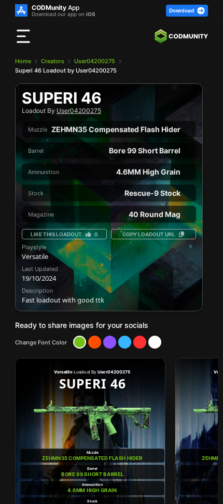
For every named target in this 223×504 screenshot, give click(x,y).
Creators (52, 61)
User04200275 (94, 61)
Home (23, 61)
